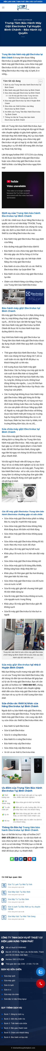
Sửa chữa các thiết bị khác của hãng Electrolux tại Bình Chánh (19, 107)
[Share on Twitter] (21, 859)
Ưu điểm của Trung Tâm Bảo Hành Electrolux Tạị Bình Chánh (22, 113)
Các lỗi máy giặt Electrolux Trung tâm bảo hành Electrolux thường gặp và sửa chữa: (23, 97)
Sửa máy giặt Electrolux (16, 664)
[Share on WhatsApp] (12, 859)
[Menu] (3, 7)
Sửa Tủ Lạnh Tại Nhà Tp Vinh (20, 884)
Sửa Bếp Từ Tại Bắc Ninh (18, 899)
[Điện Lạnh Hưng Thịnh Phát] (23, 7)
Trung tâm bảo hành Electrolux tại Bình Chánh (21, 214)
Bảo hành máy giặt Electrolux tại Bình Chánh (22, 90)
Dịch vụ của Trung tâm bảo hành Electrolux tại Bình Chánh (23, 86)
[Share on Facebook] (16, 859)
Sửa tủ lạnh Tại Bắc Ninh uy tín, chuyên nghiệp (24, 908)
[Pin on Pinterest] (30, 859)
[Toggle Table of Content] (39, 81)
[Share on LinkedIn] (34, 859)
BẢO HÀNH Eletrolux (23, 20)
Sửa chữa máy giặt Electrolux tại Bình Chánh (22, 93)
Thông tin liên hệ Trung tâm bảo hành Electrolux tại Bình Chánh (20, 118)
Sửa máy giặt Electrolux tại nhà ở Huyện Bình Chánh (22, 102)
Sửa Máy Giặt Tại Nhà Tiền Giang (21, 916)
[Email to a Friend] (25, 859)
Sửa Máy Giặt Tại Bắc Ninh (19, 892)
